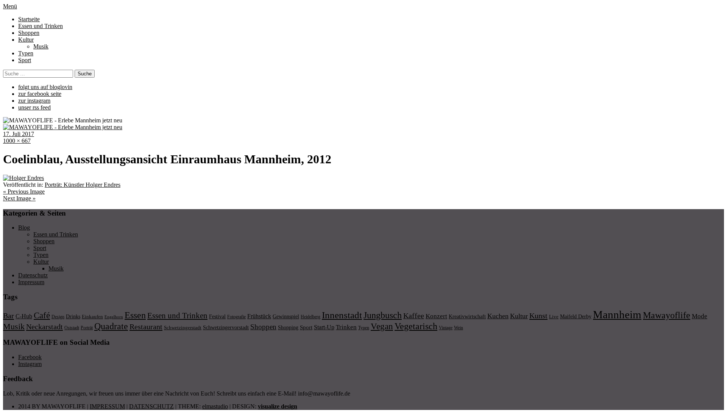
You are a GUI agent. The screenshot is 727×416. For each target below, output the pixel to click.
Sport (24, 60)
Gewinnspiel (286, 316)
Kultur (26, 39)
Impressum (31, 282)
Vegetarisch (416, 326)
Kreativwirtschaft (467, 316)
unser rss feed (34, 107)
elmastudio (215, 406)
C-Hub (24, 316)
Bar (8, 315)
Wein (458, 327)
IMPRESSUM (107, 406)
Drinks (73, 316)
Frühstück (259, 316)
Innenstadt (342, 315)
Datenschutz (33, 275)
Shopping (288, 327)
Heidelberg (310, 316)
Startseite (29, 19)
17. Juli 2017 (18, 134)
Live (554, 316)
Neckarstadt (44, 326)
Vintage (445, 327)
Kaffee (413, 315)
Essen (135, 315)
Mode (699, 316)
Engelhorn (114, 317)
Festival (217, 316)
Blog (24, 227)
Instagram (30, 364)
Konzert (436, 316)
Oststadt (71, 327)
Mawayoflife (666, 315)
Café (42, 315)
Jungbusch (383, 315)
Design (57, 316)
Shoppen (28, 33)
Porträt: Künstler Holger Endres (82, 184)
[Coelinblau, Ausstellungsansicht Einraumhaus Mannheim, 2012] (23, 178)
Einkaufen (92, 316)
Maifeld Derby (575, 316)
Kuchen (498, 316)
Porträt (87, 327)
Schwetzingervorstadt (226, 327)
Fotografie (236, 316)
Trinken (346, 327)
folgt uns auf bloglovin (45, 87)
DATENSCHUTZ (151, 406)
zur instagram (34, 100)
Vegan (382, 326)
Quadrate (111, 326)
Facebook (30, 357)
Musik (40, 46)
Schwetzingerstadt (182, 327)
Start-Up (324, 327)
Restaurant (145, 326)
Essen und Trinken (40, 26)
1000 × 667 (17, 141)
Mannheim (617, 314)
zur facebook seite (39, 94)
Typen (25, 53)
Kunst (538, 315)
